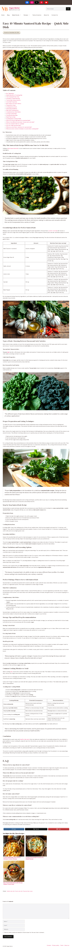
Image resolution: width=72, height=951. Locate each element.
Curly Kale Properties (11, 102)
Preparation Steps (11, 105)
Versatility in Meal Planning (13, 98)
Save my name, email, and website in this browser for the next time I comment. (24, 932)
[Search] (68, 8)
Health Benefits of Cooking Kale (14, 95)
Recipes (26, 15)
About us (66, 945)
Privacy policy (55, 945)
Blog (8, 15)
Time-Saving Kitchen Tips (12, 97)
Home (2, 15)
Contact (49, 945)
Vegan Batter (14, 8)
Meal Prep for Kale (10, 117)
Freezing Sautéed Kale (12, 115)
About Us (46, 15)
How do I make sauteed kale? (13, 125)
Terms (61, 945)
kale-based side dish (13, 148)
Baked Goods (15, 15)
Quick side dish (18, 891)
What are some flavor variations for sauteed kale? (19, 127)
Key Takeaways (10, 93)
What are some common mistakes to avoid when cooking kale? (22, 129)
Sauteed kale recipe (28, 891)
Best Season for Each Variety (13, 103)
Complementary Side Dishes (13, 112)
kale (8, 352)
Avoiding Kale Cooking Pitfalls (13, 118)
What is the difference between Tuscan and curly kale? (20, 122)
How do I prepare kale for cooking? (15, 123)
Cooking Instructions (11, 107)
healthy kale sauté (25, 739)
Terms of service (36, 15)
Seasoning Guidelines (11, 108)
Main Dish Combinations (12, 110)
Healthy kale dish (11, 891)
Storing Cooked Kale (11, 113)
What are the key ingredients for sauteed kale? (18, 120)
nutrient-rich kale (52, 230)
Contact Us (55, 15)
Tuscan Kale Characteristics (13, 100)
